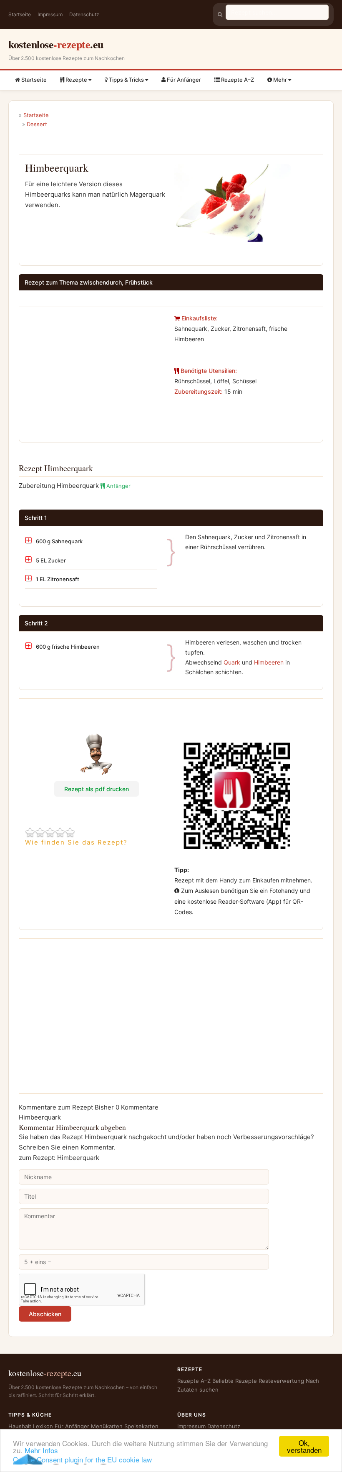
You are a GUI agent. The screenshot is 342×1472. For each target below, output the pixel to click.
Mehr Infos (41, 1450)
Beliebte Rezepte (234, 1380)
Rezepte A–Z (237, 79)
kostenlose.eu (55, 44)
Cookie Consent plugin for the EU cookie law (82, 1459)
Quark (232, 662)
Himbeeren (269, 662)
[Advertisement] (95, 371)
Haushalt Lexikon (30, 1426)
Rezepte (76, 79)
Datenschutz (84, 14)
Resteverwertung (281, 1380)
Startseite (19, 14)
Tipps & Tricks (126, 79)
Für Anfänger (183, 79)
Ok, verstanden (304, 1446)
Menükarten (107, 1426)
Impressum (50, 14)
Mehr (280, 79)
